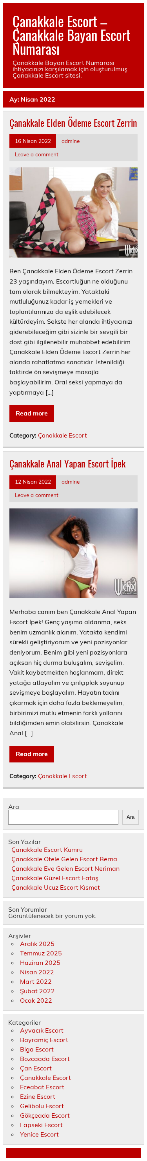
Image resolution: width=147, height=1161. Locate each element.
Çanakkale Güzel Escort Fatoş (54, 878)
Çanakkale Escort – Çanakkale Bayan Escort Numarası (72, 35)
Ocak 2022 (36, 1000)
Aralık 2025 (37, 944)
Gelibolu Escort (42, 1106)
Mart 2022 (36, 981)
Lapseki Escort (41, 1125)
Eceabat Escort (42, 1087)
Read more (32, 413)
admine (71, 140)
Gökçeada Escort (45, 1115)
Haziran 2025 (40, 962)
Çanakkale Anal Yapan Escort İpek (67, 463)
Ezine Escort (37, 1096)
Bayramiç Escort (44, 1040)
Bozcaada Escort (45, 1059)
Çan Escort (36, 1068)
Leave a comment (36, 154)
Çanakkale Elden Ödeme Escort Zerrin (73, 122)
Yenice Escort (39, 1134)
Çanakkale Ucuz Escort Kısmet (55, 887)
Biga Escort (37, 1049)
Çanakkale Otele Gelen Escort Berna (64, 859)
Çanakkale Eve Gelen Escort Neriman (65, 868)
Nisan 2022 (37, 972)
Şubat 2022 (37, 991)
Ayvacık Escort (42, 1030)
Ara (13, 806)
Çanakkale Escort (62, 435)
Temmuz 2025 (41, 953)
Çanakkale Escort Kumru (47, 849)
